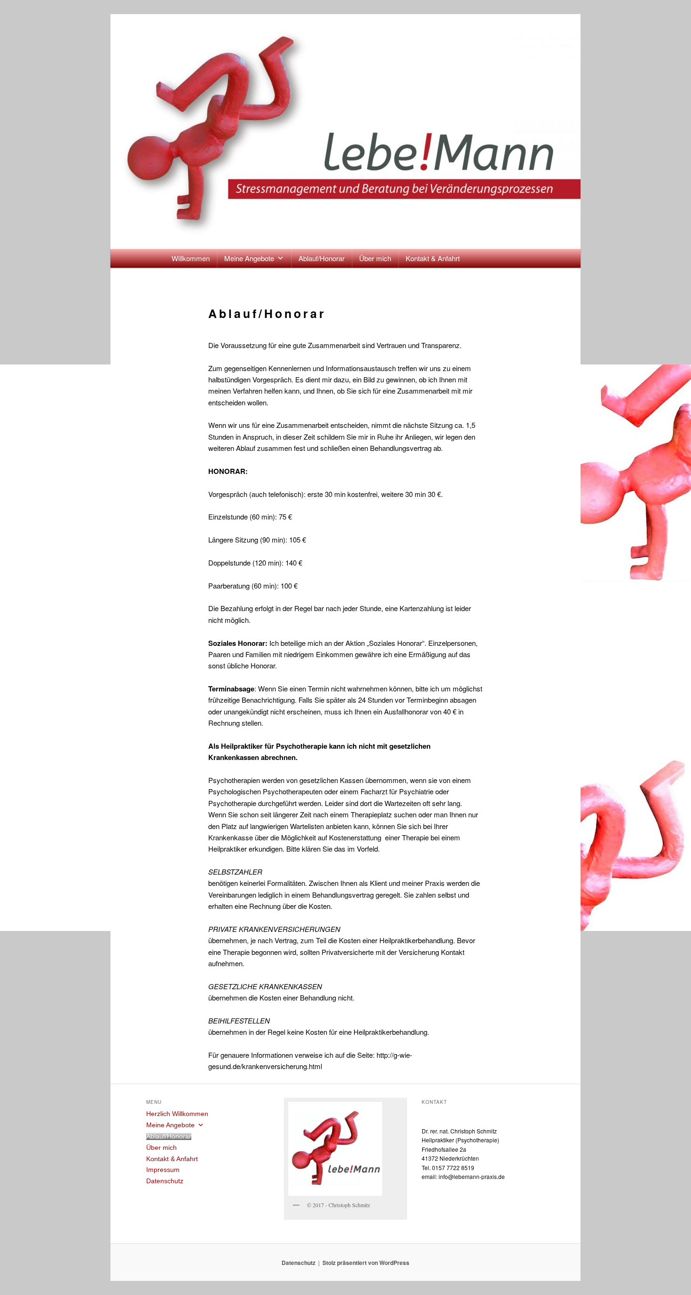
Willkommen (191, 258)
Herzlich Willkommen (177, 1113)
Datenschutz (164, 1181)
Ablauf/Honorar (321, 258)
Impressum (163, 1169)
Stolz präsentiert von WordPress (365, 1262)
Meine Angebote (249, 258)
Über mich (375, 258)
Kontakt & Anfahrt (433, 258)
